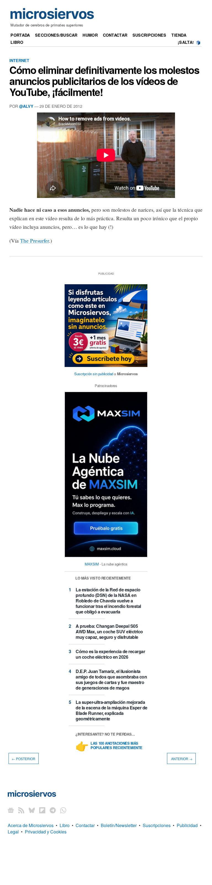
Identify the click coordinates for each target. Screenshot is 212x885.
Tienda (178, 35)
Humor (90, 35)
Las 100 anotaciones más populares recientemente (116, 745)
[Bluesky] (32, 810)
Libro (16, 42)
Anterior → (181, 758)
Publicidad (187, 825)
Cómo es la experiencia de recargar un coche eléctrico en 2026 (110, 654)
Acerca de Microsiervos (31, 825)
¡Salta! (186, 42)
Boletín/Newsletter (119, 825)
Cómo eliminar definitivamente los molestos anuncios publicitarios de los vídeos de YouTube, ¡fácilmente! (104, 81)
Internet (19, 60)
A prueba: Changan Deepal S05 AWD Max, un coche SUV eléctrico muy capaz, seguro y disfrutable (109, 631)
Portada (20, 35)
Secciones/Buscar (56, 35)
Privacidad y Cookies (46, 831)
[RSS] (21, 810)
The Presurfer (34, 240)
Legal (13, 831)
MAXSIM (92, 564)
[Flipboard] (42, 810)
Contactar (115, 35)
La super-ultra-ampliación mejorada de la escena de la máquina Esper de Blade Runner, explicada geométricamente (111, 710)
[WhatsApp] (63, 810)
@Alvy (26, 106)
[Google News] (11, 810)
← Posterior (23, 758)
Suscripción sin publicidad (93, 373)
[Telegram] (53, 810)
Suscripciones (149, 35)
